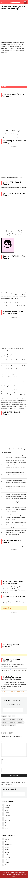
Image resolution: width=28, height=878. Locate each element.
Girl (9, 716)
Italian (16, 872)
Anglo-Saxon (22, 872)
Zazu (6, 828)
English (4, 716)
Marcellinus (8, 844)
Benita (7, 862)
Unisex (9, 872)
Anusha (7, 807)
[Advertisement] (14, 26)
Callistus (7, 842)
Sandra (7, 847)
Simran (7, 865)
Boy (6, 872)
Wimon (4, 874)
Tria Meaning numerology (12, 725)
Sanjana (7, 823)
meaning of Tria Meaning (5, 722)
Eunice (7, 852)
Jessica (7, 813)
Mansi (7, 849)
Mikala (7, 818)
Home (3, 782)
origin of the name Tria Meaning (21, 722)
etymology (19, 719)
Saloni (7, 860)
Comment (4, 741)
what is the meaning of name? (14, 2)
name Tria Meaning (13, 722)
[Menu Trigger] (25, 2)
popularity (4, 725)
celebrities (12, 719)
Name (3, 759)
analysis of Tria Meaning (5, 719)
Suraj (6, 810)
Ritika (6, 825)
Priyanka (7, 815)
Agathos (7, 805)
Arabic (13, 872)
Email (3, 767)
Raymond (7, 820)
